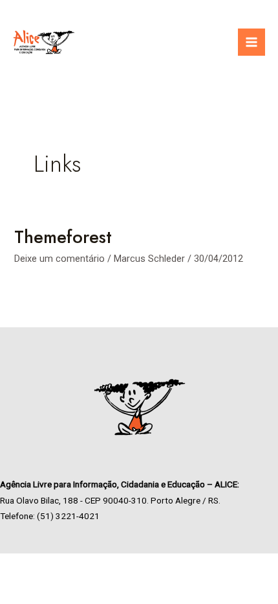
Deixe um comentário (59, 258)
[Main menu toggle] (251, 42)
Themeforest (63, 237)
